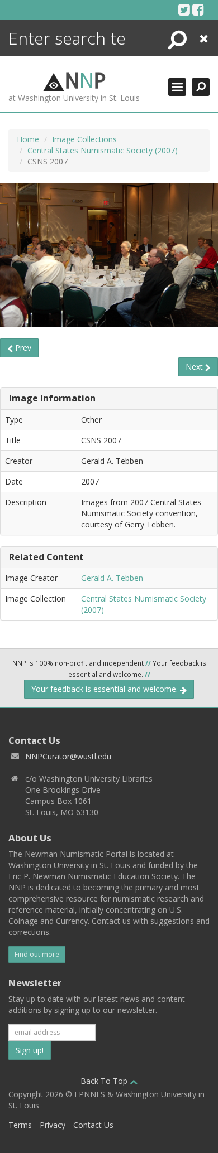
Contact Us (93, 1125)
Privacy (52, 1125)
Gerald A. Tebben (112, 578)
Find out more (37, 954)
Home (28, 139)
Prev (22, 347)
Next (195, 366)
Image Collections (84, 139)
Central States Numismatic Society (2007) (102, 150)
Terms (20, 1125)
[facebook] (198, 9)
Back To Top (105, 1081)
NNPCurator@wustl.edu (68, 756)
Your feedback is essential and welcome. (105, 689)
